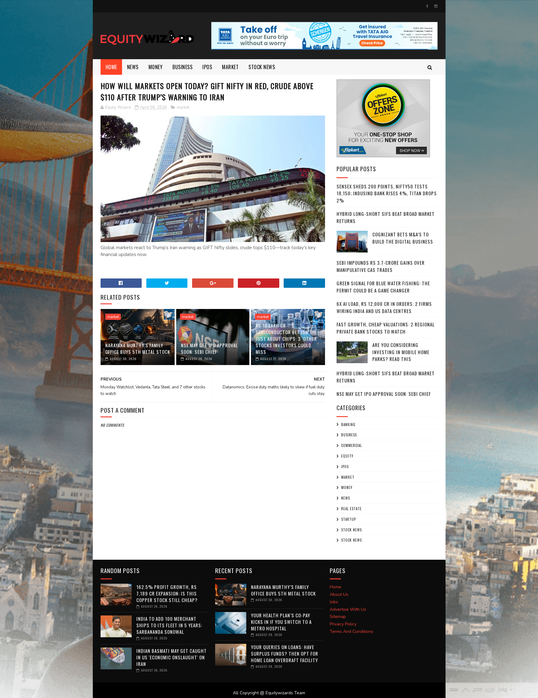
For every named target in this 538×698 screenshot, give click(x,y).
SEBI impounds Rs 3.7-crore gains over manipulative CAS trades (381, 266)
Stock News (261, 67)
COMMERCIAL (351, 445)
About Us (339, 594)
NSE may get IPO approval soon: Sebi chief (209, 348)
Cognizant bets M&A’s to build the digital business (402, 238)
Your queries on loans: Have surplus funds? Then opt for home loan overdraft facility (284, 653)
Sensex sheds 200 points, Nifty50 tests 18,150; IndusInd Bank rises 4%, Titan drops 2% (387, 193)
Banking (348, 424)
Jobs (334, 602)
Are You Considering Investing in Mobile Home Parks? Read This (400, 351)
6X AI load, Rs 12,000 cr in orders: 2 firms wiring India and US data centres (384, 307)
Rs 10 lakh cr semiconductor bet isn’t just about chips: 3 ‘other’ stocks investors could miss (287, 338)
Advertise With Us (348, 609)
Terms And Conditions (351, 631)
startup (348, 519)
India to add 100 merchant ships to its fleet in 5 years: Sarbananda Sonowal (169, 625)
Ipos (207, 67)
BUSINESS (182, 67)
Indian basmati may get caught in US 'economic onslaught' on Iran (171, 657)
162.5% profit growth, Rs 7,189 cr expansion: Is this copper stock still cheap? (167, 593)
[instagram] (436, 6)
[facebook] (427, 6)
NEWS (133, 67)
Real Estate (351, 508)
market (230, 67)
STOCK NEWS (351, 540)
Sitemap (338, 617)
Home (111, 67)
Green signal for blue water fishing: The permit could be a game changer (383, 287)
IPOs (345, 466)
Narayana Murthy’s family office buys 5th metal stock (137, 348)
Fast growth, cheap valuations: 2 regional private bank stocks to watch (386, 328)
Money (156, 67)
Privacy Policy (343, 624)
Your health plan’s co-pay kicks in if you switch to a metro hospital (281, 622)
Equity (347, 455)
